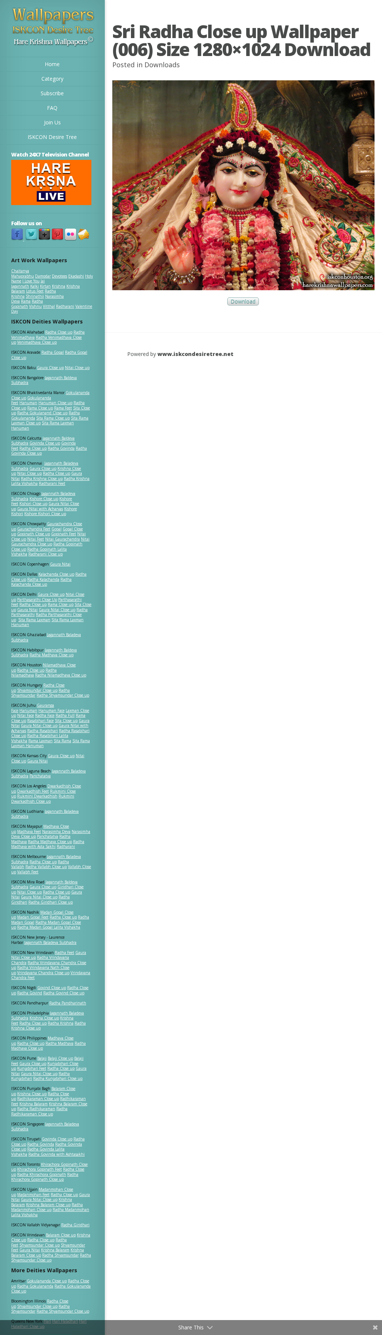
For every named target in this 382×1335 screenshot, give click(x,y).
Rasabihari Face (40, 720)
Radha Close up (58, 332)
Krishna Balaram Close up (48, 1204)
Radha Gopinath (27, 303)
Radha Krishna (60, 1023)
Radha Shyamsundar (60, 1255)
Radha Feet (64, 952)
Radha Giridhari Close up (50, 902)
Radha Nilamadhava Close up (60, 675)
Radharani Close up (45, 554)
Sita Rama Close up (53, 418)
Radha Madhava (59, 1043)
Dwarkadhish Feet (33, 791)
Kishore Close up (43, 498)
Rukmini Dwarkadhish (37, 796)
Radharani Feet (52, 483)
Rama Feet (63, 408)
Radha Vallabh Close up (46, 866)
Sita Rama (62, 740)
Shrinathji (35, 296)
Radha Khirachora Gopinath (41, 1174)
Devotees (59, 276)
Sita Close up (66, 720)
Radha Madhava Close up (51, 654)
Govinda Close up (44, 443)
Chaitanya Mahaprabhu (22, 273)
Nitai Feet (35, 539)
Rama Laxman (40, 740)
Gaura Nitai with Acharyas (40, 508)
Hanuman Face (51, 710)
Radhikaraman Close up (38, 1098)
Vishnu (35, 306)
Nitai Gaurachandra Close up (50, 541)
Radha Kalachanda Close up (41, 582)
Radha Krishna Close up (42, 478)
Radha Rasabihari (42, 730)
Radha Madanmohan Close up (47, 1207)
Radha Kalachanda (43, 579)
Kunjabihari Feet (31, 1068)
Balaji (42, 1058)
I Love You (31, 281)
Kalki (34, 286)
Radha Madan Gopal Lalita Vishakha (48, 927)
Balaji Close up (60, 1058)
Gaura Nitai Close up (57, 609)
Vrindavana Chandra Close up (43, 972)
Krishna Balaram (33, 1103)
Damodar (43, 276)
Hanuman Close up (55, 402)
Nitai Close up (77, 367)
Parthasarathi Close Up (37, 599)
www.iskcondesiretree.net (195, 353)
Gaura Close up (50, 367)
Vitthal (49, 306)
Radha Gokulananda (35, 1286)
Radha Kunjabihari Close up (57, 1078)
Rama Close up (40, 408)
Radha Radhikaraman (36, 1108)
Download (243, 301)
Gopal (56, 529)
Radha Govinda (61, 448)
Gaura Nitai (60, 564)
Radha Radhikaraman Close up (39, 1111)
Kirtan (45, 286)
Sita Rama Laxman (34, 619)
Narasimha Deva (56, 831)
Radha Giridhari (75, 1224)
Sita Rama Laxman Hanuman (42, 425)
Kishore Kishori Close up (45, 513)
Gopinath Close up (33, 533)
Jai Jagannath (28, 283)
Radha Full (65, 715)
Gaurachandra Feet (33, 529)
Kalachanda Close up (56, 574)
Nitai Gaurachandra (62, 539)
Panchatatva (40, 775)
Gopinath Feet (63, 533)
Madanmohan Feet (33, 1194)
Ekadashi (76, 276)
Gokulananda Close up (47, 1280)
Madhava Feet (29, 831)
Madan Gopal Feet (32, 917)
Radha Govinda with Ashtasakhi (56, 1154)
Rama (26, 301)
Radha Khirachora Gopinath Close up (44, 1177)
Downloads (162, 64)
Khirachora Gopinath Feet (39, 1169)
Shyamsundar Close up (37, 690)
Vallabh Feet (27, 871)
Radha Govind (29, 992)
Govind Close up (51, 987)
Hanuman (28, 402)
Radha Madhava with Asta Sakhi (47, 844)
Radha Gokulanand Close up (42, 412)
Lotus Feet (35, 291)
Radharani (65, 306)
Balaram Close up (61, 1235)
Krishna (58, 286)
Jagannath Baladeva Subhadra (45, 814)
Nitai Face (25, 715)
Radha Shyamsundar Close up (63, 695)
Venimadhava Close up (37, 342)
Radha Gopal (52, 352)
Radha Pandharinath (67, 1003)
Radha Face (44, 715)
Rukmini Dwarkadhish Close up (42, 798)
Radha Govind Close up (63, 992)
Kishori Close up (33, 503)
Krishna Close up (44, 1017)
